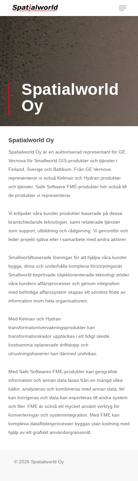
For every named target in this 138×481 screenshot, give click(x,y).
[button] (122, 8)
